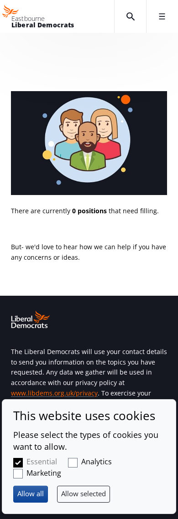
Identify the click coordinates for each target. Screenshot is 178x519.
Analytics (96, 462)
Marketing (43, 473)
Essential (41, 462)
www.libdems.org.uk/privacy (54, 393)
